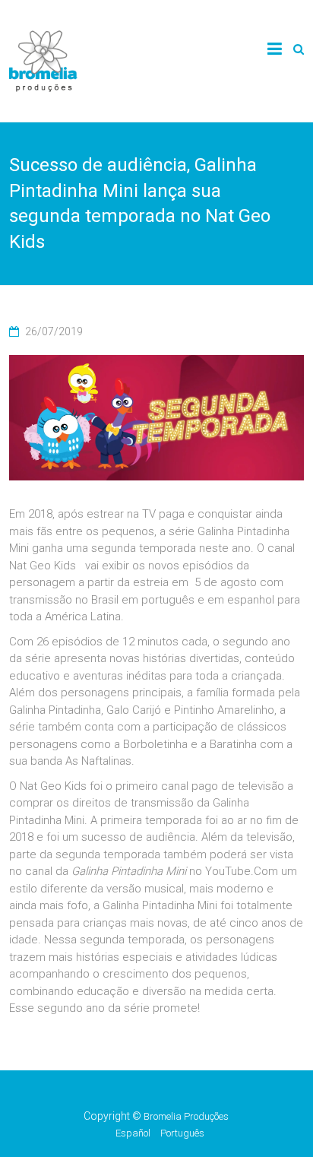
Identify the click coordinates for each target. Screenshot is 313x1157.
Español (132, 1133)
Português (182, 1133)
